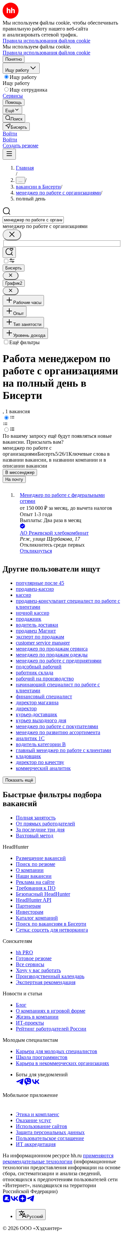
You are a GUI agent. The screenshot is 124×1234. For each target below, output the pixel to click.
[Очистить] (12, 234)
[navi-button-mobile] (9, 154)
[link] (14, 118)
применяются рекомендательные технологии (58, 1158)
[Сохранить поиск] (9, 252)
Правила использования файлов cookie (46, 52)
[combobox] (33, 219)
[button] (10, 133)
